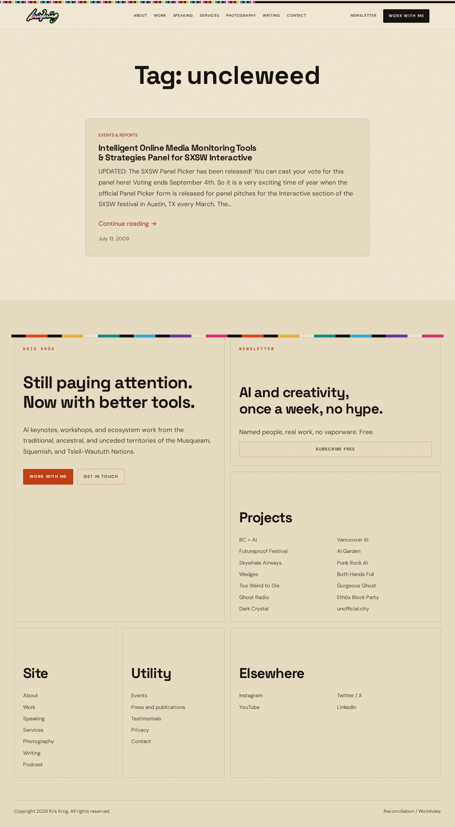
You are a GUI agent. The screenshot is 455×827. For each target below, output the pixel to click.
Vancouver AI (374, 539)
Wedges (270, 574)
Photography (241, 15)
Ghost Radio (275, 597)
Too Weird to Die (281, 585)
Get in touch (101, 476)
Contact (296, 15)
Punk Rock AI (374, 562)
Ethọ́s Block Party (379, 597)
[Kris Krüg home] (42, 16)
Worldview (429, 811)
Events (139, 695)
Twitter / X (371, 695)
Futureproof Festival (285, 551)
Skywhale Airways (282, 562)
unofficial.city (374, 608)
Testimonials (146, 718)
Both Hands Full (377, 574)
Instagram (272, 695)
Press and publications (158, 707)
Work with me (406, 15)
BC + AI (269, 539)
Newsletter (363, 17)
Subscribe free (346, 450)
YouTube (271, 707)
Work (160, 15)
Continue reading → (127, 223)
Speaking (183, 15)
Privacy (140, 729)
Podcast (33, 764)
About (140, 15)
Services (209, 15)
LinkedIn (368, 707)
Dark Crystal (275, 608)
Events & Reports (118, 135)
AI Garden (370, 551)
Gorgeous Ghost (378, 585)
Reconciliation (399, 811)
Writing (271, 15)
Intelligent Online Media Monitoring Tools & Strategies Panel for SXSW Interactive (177, 152)
